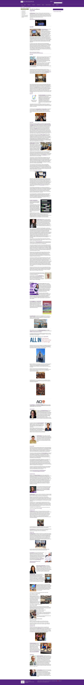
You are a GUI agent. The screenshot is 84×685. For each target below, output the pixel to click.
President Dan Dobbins (39, 404)
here (32, 92)
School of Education (39, 241)
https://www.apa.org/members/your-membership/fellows (35, 562)
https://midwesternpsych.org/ (37, 170)
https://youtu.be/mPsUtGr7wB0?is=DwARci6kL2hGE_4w (38, 19)
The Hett (23, 6)
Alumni (43, 4)
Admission (29, 4)
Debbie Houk (39, 627)
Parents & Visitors (48, 4)
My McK (51, 1)
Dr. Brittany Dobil (32, 574)
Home (21, 7)
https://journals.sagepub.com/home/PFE (38, 471)
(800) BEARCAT (26, 682)
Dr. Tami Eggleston (32, 404)
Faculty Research (24, 10)
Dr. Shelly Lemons (39, 219)
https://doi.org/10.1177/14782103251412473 (39, 470)
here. (38, 318)
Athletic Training (42, 134)
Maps (41, 680)
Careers (38, 680)
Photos (60, 680)
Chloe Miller (35, 128)
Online (53, 4)
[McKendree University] (28, 2)
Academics (33, 4)
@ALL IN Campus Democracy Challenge (36, 331)
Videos (56, 680)
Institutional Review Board (25, 15)
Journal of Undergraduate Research (25, 16)
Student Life (38, 4)
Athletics (57, 4)
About (25, 4)
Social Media (53, 680)
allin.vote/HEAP (46, 336)
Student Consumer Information (46, 680)
